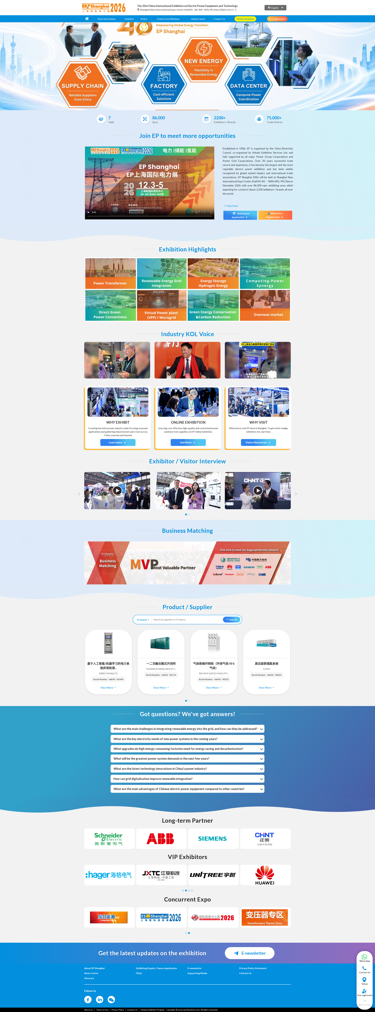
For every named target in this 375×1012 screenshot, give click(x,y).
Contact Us (219, 18)
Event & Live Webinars (168, 18)
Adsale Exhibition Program (153, 1009)
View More (232, 205)
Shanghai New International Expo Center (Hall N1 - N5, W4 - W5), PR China (179, 9)
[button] (364, 959)
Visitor (143, 18)
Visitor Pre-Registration (274, 215)
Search (233, 619)
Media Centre (198, 18)
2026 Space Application (240, 215)
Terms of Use (102, 1009)
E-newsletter (253, 953)
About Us (88, 1009)
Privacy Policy (117, 1009)
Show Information (107, 18)
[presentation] (2, 65)
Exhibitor (129, 18)
